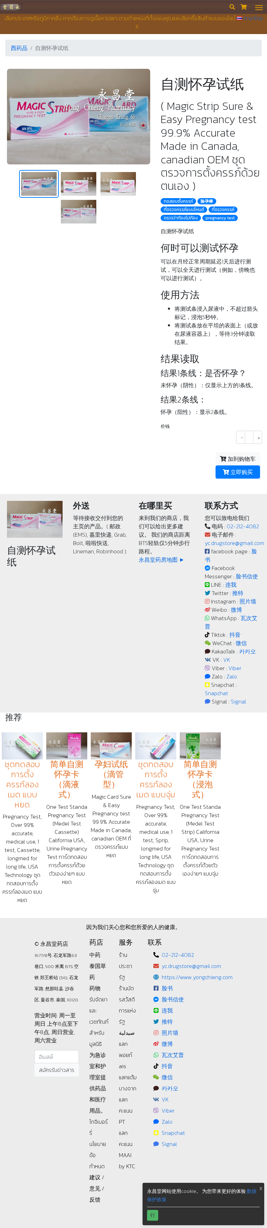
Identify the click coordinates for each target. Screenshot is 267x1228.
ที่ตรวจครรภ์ (223, 209)
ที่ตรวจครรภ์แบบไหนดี (184, 209)
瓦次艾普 (173, 1055)
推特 (237, 593)
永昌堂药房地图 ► (162, 559)
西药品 (19, 48)
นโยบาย (97, 1144)
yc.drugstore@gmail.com (234, 543)
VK (226, 660)
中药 (94, 955)
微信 (241, 643)
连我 (230, 584)
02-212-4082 (243, 526)
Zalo (231, 676)
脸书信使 (247, 576)
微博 (236, 609)
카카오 (247, 651)
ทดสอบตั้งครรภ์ (178, 201)
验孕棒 (207, 201)
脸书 (167, 988)
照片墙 (248, 601)
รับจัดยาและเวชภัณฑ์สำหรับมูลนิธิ (98, 1021)
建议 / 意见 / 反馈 (96, 1188)
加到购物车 (241, 459)
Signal (238, 701)
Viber (234, 668)
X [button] (260, 1188)
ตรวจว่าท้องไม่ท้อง (181, 218)
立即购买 (241, 472)
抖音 (235, 635)
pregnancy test (220, 218)
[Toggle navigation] (259, 6)
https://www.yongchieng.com (197, 977)
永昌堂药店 (11, 6)
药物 (94, 988)
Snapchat (216, 693)
